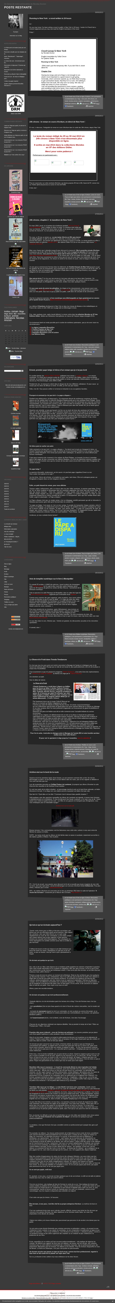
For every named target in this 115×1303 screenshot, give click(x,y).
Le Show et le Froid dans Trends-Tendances (48, 659)
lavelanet (78, 902)
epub (97, 558)
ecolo (5, 571)
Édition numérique (9, 576)
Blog (5, 566)
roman (14, 311)
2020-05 (6, 483)
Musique (6, 586)
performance (94, 101)
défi (75, 349)
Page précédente (34, 1283)
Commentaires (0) (77, 347)
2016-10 (6, 504)
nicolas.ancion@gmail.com (16, 629)
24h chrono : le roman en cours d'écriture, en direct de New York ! (57, 122)
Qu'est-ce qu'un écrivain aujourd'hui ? (45, 925)
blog (91, 1298)
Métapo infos (7, 526)
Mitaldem (6, 154)
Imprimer (91, 106)
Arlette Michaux (8, 135)
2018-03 (6, 499)
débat (73, 641)
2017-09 (6, 501)
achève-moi (82, 904)
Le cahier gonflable (16, 428)
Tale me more (8, 546)
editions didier (69, 349)
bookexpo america (70, 104)
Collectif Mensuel (76, 673)
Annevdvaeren (8, 140)
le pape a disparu (75, 558)
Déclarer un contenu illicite (28, 1298)
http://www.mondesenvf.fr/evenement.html (43, 255)
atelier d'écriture (70, 902)
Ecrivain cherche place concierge (16, 455)
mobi (66, 561)
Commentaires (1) (70, 99)
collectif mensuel (79, 749)
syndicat (67, 1268)
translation (87, 101)
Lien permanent (96, 96)
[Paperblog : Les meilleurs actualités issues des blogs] (16, 359)
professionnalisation (77, 1268)
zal (76, 641)
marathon (68, 202)
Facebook (69, 106)
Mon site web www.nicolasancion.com (16, 385)
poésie (15, 316)
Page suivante (56, 1283)
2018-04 (6, 496)
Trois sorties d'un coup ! (18, 154)
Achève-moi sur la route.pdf (65, 806)
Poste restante (18, 7)
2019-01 (6, 491)
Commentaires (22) (71, 1266)
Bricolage (6, 569)
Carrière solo (15, 297)
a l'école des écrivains (71, 904)
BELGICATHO (8, 539)
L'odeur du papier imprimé (11, 81)
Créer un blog (53, 1293)
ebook (93, 558)
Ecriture (6, 574)
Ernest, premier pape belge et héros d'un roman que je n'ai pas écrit (58, 370)
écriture (7, 316)
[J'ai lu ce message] (113, 1301)
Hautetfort (62, 1293)
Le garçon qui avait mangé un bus (16, 275)
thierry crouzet (69, 639)
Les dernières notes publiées (57, 1295)
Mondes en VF (52, 242)
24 (96, 99)
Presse (6, 594)
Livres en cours (8, 584)
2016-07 (6, 506)
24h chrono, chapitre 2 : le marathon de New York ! (50, 220)
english (80, 101)
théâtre (7, 311)
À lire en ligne (7, 564)
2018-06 (6, 494)
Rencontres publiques (10, 597)
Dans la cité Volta (15, 442)
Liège (5, 581)
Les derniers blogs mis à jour (41, 1295)
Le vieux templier (8, 534)
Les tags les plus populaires (73, 1295)
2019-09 (6, 488)
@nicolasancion (49, 290)
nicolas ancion (73, 101)
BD (15, 313)
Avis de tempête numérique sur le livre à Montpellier (51, 579)
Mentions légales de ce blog (43, 1298)
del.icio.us (85, 104)
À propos (15, 32)
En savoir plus (94, 1301)
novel (66, 101)
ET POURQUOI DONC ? (11, 541)
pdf (69, 561)
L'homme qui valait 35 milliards (16, 216)
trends (94, 747)
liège (21, 311)
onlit (82, 558)
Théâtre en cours (9, 602)
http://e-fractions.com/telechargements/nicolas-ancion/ (69, 300)
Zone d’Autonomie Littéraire (40, 594)
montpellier (87, 639)
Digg (97, 104)
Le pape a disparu (16, 246)
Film (5, 579)
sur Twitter (39, 290)
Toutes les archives (9, 509)
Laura (5, 125)
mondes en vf (87, 349)
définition (96, 1266)
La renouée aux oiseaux (10, 524)
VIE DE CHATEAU (9, 531)
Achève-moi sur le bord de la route (44, 772)
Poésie (6, 592)
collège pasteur (86, 902)
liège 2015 (8, 314)
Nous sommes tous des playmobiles (16, 241)
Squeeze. (74, 594)
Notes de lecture (8, 589)
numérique (87, 558)
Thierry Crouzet (38, 586)
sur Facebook (65, 290)
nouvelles (21, 314)
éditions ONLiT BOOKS (52, 376)
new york (84, 99)
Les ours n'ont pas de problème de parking (15, 269)
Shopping (6, 599)
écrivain (89, 1266)
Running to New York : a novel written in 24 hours (50, 18)
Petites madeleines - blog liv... (12, 536)
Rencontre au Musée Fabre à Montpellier (15, 74)
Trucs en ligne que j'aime (11, 604)
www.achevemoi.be (56, 887)
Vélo (5, 607)
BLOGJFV (7, 544)
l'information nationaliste (10, 529)
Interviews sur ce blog (16, 35)
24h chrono (91, 99)
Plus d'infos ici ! (77, 892)
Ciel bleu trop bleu (16, 413)
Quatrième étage (15, 192)
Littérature (9, 318)
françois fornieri (75, 751)
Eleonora (6, 130)
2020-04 (6, 486)
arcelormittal (84, 751)
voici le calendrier (83, 738)
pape (90, 556)
